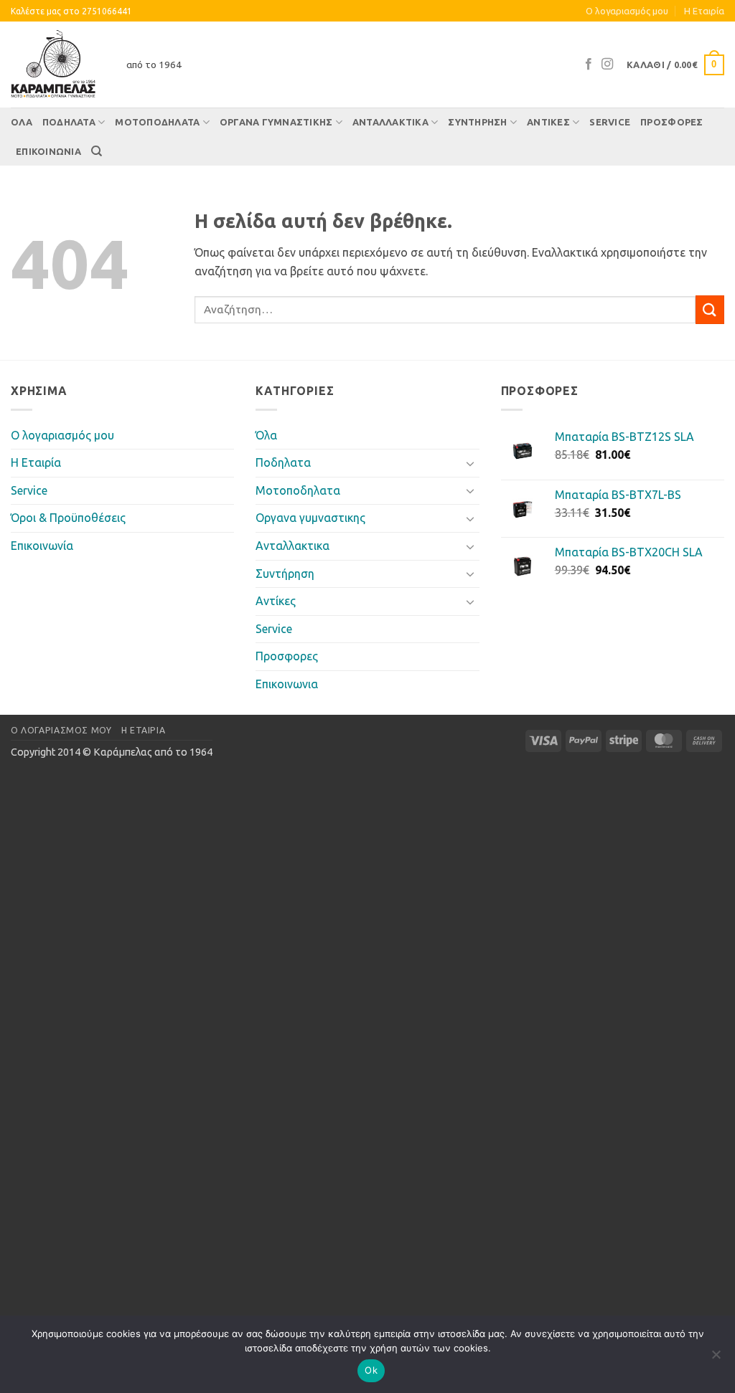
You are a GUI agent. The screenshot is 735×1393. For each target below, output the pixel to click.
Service (609, 122)
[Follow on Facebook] (588, 64)
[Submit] (710, 309)
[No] (715, 1358)
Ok (371, 1370)
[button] (675, 65)
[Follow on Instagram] (607, 64)
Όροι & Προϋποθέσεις (68, 517)
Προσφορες (671, 122)
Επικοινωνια (48, 151)
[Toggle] (470, 463)
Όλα (21, 122)
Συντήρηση (477, 122)
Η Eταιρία (704, 11)
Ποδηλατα (68, 122)
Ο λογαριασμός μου (627, 11)
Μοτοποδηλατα (157, 122)
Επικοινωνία (42, 545)
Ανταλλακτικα (390, 122)
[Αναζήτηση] (96, 151)
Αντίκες (548, 122)
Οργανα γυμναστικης (276, 122)
